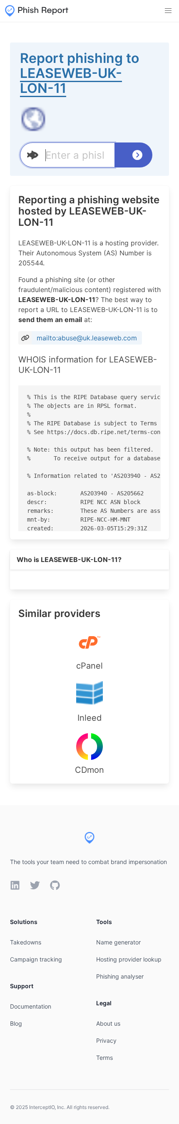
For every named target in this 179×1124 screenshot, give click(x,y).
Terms (104, 1057)
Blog (16, 1023)
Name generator (118, 942)
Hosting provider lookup (129, 959)
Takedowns (25, 942)
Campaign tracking (36, 959)
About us (108, 1023)
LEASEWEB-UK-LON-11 (71, 80)
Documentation (30, 1006)
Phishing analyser (120, 976)
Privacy (106, 1040)
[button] (168, 11)
